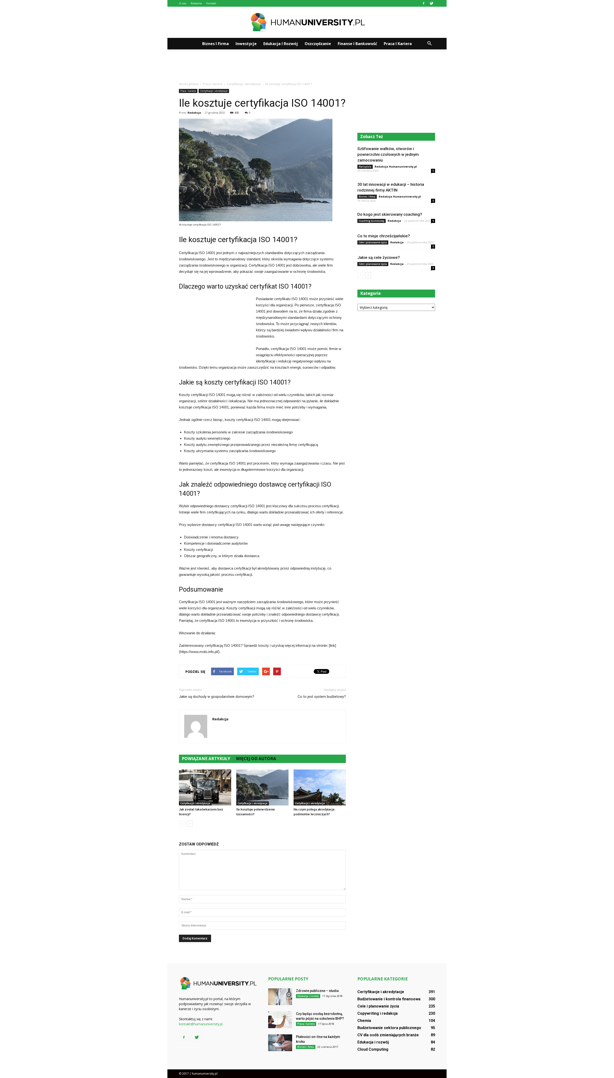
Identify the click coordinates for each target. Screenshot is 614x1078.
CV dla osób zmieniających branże (388, 1035)
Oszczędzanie (318, 43)
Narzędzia (365, 166)
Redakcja (194, 112)
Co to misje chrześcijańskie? (383, 235)
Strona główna (188, 84)
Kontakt (211, 3)
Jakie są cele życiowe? (378, 257)
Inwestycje (246, 43)
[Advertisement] (307, 66)
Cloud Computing (372, 1049)
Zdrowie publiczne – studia (317, 991)
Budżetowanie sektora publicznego (389, 1028)
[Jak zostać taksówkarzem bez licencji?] (205, 787)
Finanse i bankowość (357, 43)
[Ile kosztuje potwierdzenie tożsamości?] (262, 787)
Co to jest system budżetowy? (322, 696)
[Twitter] (431, 3)
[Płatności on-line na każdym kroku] (280, 1042)
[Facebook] (423, 3)
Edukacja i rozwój (280, 43)
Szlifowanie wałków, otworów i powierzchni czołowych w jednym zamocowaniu (388, 154)
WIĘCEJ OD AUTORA (256, 758)
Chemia (364, 1020)
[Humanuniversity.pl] (307, 22)
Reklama (196, 3)
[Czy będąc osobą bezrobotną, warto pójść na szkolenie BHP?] (280, 1019)
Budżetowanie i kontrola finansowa (388, 999)
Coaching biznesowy (371, 220)
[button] (429, 43)
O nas (182, 3)
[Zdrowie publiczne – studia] (280, 996)
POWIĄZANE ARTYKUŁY (206, 758)
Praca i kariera (398, 43)
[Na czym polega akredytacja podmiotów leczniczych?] (320, 787)
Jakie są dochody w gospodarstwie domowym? (216, 696)
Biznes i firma (215, 43)
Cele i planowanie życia (373, 242)
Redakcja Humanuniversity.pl (396, 166)
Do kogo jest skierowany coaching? (389, 214)
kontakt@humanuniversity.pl (201, 1024)
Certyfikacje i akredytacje (214, 91)
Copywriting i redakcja (377, 1013)
